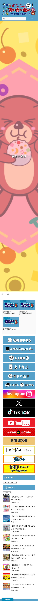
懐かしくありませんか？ (9, 329)
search (31, 18)
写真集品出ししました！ (9, 313)
